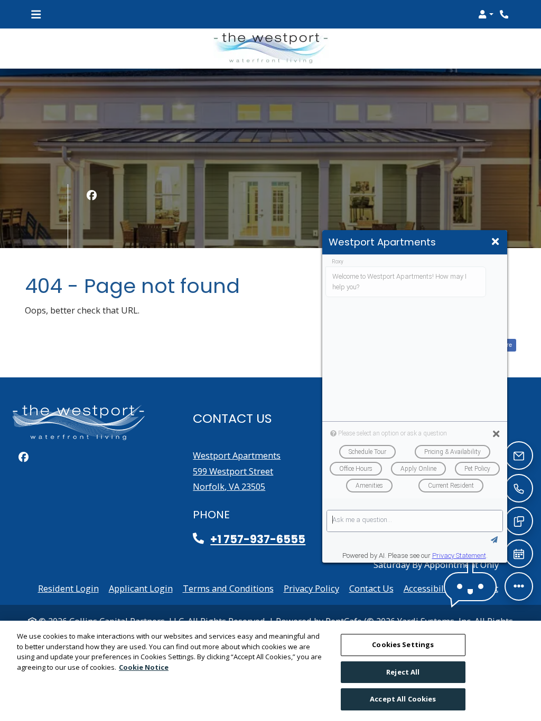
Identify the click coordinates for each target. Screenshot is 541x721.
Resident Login (68, 588)
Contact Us (371, 588)
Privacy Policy (311, 588)
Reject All (402, 672)
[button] (486, 14)
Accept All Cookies (403, 699)
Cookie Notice (144, 667)
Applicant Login (141, 588)
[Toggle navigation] (35, 14)
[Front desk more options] (519, 586)
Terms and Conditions (228, 588)
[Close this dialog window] (495, 241)
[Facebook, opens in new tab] (91, 195)
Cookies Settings (403, 644)
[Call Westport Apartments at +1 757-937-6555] (505, 14)
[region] (270, 671)
